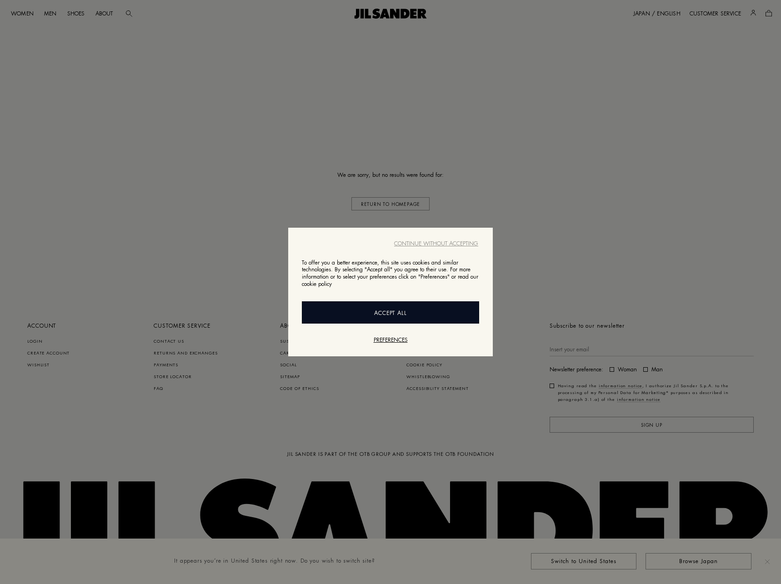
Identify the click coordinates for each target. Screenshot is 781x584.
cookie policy (317, 284)
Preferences (391, 340)
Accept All (390, 313)
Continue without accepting (436, 243)
